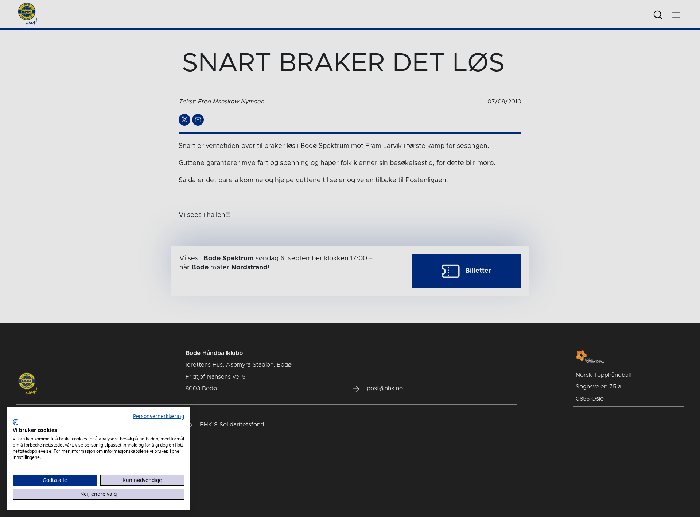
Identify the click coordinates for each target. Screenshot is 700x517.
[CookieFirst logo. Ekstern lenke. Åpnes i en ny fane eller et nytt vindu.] (15, 422)
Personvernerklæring (158, 416)
